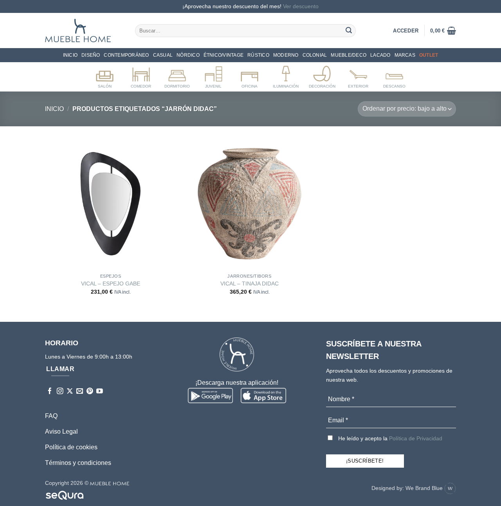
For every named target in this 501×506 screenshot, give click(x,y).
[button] (443, 30)
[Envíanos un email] (79, 391)
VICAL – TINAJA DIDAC (249, 283)
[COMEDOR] (141, 75)
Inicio (70, 55)
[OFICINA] (249, 75)
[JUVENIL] (213, 75)
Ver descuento (301, 6)
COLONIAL (315, 55)
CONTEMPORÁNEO (126, 55)
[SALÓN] (104, 75)
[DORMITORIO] (177, 75)
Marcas (405, 55)
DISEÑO (90, 55)
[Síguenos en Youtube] (99, 391)
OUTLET (428, 55)
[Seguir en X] (70, 391)
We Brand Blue (424, 488)
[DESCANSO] (394, 75)
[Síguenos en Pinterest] (90, 391)
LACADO (380, 55)
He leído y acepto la (389, 438)
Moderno (286, 55)
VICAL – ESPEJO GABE (110, 283)
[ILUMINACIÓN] (286, 75)
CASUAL (163, 55)
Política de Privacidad (415, 438)
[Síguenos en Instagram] (60, 391)
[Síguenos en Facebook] (50, 391)
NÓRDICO (188, 55)
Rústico (258, 55)
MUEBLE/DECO (348, 55)
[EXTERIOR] (358, 75)
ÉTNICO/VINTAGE (223, 55)
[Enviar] (348, 30)
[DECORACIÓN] (322, 75)
